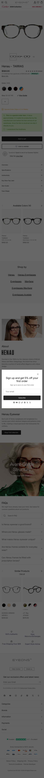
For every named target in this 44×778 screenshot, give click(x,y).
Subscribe (22, 398)
